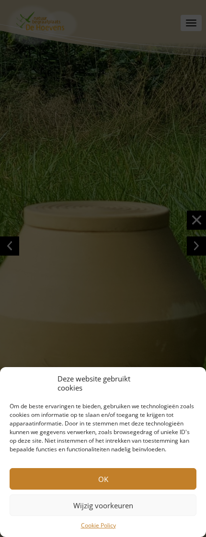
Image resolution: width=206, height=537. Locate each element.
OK (103, 479)
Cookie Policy (98, 525)
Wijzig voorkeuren (103, 505)
